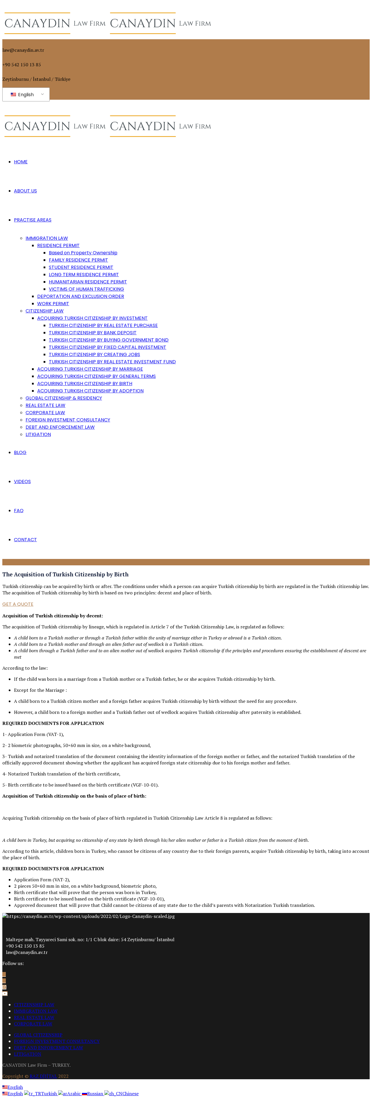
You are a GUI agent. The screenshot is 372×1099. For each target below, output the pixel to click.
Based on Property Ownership (83, 252)
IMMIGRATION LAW (47, 238)
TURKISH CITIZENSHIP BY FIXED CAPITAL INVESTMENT (107, 347)
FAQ (19, 510)
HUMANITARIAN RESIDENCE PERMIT (88, 281)
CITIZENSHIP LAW (45, 311)
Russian (95, 1093)
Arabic (74, 1093)
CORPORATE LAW (45, 412)
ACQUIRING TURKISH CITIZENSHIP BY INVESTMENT (92, 318)
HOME (21, 161)
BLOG (20, 452)
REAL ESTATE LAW (45, 405)
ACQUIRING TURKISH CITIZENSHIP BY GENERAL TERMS (96, 376)
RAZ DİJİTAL (43, 1076)
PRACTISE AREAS (32, 220)
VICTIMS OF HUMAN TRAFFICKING (86, 289)
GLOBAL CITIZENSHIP (38, 1035)
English (25, 94)
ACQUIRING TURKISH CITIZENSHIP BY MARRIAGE (90, 369)
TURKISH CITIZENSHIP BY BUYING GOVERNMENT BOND (109, 340)
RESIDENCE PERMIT (58, 245)
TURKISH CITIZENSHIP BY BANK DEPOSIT (93, 332)
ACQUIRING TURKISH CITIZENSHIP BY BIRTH (84, 383)
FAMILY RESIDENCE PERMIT (78, 260)
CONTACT (25, 539)
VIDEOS (22, 481)
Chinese (130, 1093)
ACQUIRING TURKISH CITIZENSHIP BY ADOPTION (90, 390)
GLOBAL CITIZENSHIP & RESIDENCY (64, 398)
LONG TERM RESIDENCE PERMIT (84, 274)
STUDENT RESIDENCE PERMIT (81, 267)
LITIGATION (38, 434)
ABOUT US (25, 190)
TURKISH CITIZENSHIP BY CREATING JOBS (94, 354)
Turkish (49, 1093)
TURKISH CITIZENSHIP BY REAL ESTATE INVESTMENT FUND (112, 361)
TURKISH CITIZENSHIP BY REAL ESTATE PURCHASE (103, 325)
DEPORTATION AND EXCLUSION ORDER (80, 296)
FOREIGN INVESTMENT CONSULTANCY (68, 420)
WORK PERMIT (53, 303)
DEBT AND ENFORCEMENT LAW (60, 427)
